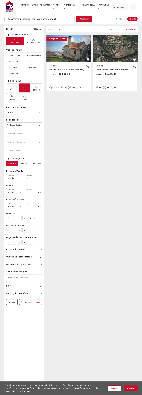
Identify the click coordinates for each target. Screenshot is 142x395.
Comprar (12, 163)
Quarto (24, 100)
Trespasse (36, 163)
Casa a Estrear (15, 61)
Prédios (12, 100)
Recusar (114, 388)
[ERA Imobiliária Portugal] (9, 6)
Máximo (29, 175)
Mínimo (11, 175)
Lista (134, 19)
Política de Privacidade (20, 391)
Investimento (15, 73)
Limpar (12, 302)
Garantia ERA (15, 55)
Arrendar (24, 163)
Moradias (24, 90)
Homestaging (33, 67)
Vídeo (15, 67)
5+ (35, 218)
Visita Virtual (34, 61)
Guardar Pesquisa (32, 302)
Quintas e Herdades (36, 90)
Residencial (15, 42)
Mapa (121, 19)
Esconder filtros (56, 29)
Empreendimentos (33, 55)
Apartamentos (12, 90)
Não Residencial (33, 42)
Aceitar (130, 388)
